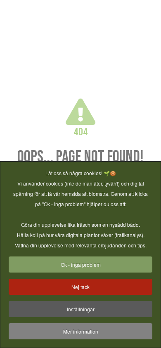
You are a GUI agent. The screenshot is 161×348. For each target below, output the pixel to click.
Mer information (80, 331)
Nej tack (80, 286)
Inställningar (81, 309)
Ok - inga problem (81, 264)
